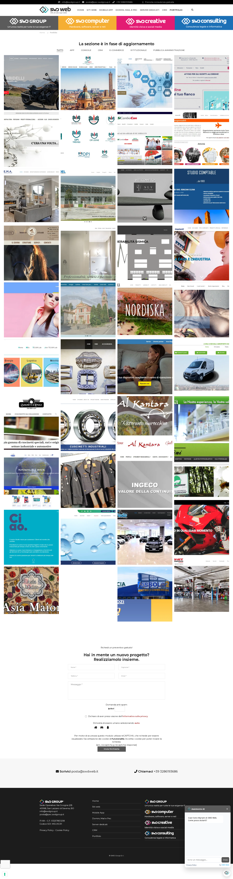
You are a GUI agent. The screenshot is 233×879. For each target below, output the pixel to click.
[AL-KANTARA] (144, 423)
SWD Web (225, 865)
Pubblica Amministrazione (169, 50)
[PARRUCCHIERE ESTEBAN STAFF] (31, 309)
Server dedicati (149, 10)
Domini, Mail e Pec (126, 10)
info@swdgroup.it (49, 811)
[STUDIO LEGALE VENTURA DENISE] (144, 196)
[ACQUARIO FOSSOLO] (31, 480)
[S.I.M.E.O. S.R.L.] (88, 253)
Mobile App (106, 10)
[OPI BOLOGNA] (88, 82)
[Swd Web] (55, 10)
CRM (164, 10)
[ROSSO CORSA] (201, 527)
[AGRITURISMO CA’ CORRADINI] (201, 470)
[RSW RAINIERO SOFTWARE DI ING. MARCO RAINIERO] (144, 253)
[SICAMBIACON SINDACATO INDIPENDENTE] (144, 139)
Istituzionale (139, 50)
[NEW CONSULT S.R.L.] (201, 309)
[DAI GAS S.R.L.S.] (201, 366)
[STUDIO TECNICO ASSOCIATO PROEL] (88, 196)
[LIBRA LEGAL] (31, 537)
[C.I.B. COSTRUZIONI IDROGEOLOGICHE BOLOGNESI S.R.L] (88, 423)
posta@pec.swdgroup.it (52, 814)
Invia (225, 859)
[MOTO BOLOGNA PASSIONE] (31, 82)
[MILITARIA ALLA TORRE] (88, 480)
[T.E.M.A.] (31, 196)
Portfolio (176, 10)
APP (72, 50)
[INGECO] (144, 480)
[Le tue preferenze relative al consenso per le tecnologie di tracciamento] (4, 874)
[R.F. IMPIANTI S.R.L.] (201, 253)
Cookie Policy (62, 830)
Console (86, 50)
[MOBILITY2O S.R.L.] (31, 366)
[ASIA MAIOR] (31, 590)
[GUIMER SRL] (88, 366)
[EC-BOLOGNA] (31, 253)
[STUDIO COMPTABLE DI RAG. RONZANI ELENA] (201, 196)
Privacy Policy (47, 830)
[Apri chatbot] (227, 873)
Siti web (92, 10)
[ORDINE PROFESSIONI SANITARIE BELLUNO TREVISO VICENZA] (201, 82)
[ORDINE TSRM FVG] (144, 82)
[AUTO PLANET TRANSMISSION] (201, 584)
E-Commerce (116, 50)
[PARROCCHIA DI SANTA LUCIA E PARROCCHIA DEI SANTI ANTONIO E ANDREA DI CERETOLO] (88, 309)
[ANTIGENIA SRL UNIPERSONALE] (201, 418)
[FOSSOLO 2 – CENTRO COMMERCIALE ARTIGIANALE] (144, 594)
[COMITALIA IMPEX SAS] (31, 423)
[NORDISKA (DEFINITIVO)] (144, 309)
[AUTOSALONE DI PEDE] (144, 537)
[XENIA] (201, 139)
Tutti (60, 50)
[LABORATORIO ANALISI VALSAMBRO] (88, 537)
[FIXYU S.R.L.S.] (144, 366)
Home (80, 10)
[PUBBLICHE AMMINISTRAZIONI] (88, 139)
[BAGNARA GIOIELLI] (31, 139)
